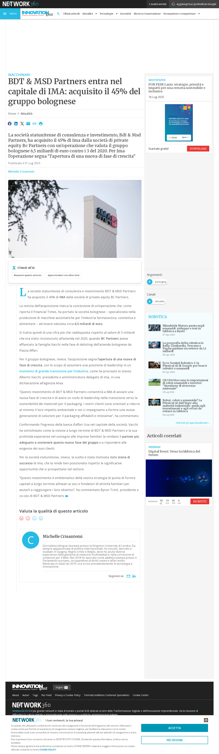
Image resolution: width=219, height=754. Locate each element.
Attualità (26, 113)
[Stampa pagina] (40, 123)
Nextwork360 (20, 710)
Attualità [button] (87, 13)
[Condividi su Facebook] (9, 123)
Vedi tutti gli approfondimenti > (192, 423)
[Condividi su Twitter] (22, 123)
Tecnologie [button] (106, 13)
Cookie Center (141, 695)
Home (12, 113)
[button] (10, 13)
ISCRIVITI (200, 501)
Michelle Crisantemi (21, 171)
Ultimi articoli (71, 13)
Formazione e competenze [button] (179, 13)
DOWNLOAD (198, 148)
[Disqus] (75, 638)
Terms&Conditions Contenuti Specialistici (106, 695)
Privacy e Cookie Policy (67, 695)
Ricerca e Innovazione (147, 13)
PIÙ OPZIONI (175, 740)
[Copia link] (34, 123)
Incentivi (125, 13)
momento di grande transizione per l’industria (53, 371)
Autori (25, 695)
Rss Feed (46, 695)
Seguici (60, 687)
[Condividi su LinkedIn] (15, 123)
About (15, 695)
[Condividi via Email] (28, 123)
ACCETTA (174, 728)
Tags (35, 695)
